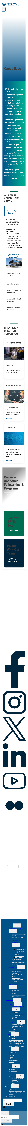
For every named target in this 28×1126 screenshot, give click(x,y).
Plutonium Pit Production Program (17, 975)
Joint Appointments (16, 1018)
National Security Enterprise (16, 1082)
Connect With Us (11, 1096)
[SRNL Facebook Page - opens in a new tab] (14, 688)
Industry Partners (13, 1022)
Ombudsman (15, 1029)
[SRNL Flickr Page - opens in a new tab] (14, 817)
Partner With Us (9, 1000)
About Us (10, 1067)
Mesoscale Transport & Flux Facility (16, 1046)
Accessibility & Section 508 (14, 833)
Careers (9, 1086)
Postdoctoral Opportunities (18, 1006)
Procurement (12, 1031)
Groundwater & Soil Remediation (16, 941)
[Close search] (5, 1113)
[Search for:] (12, 1100)
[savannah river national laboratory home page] (13, 580)
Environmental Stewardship (15, 928)
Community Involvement (16, 1072)
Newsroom (8, 1049)
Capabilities (8, 1034)
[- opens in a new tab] (13, 854)
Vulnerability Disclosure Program (14, 827)
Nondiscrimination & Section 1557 (14, 840)
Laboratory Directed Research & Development (18, 995)
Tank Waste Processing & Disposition (17, 938)
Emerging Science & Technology (16, 984)
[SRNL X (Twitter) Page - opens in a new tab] (14, 740)
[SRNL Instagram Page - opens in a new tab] (14, 715)
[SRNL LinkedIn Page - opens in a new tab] (14, 768)
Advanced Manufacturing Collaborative (14, 1037)
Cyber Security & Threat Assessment (17, 980)
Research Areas (9, 926)
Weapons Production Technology (16, 972)
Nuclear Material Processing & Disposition (19, 934)
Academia (11, 1004)
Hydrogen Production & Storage (17, 992)
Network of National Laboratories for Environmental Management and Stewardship (18, 962)
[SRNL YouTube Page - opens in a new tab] (14, 792)
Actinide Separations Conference (17, 1079)
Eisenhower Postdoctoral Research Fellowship (20, 1014)
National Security (13, 967)
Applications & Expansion (18, 953)
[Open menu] (4, 9)
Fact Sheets (11, 1062)
